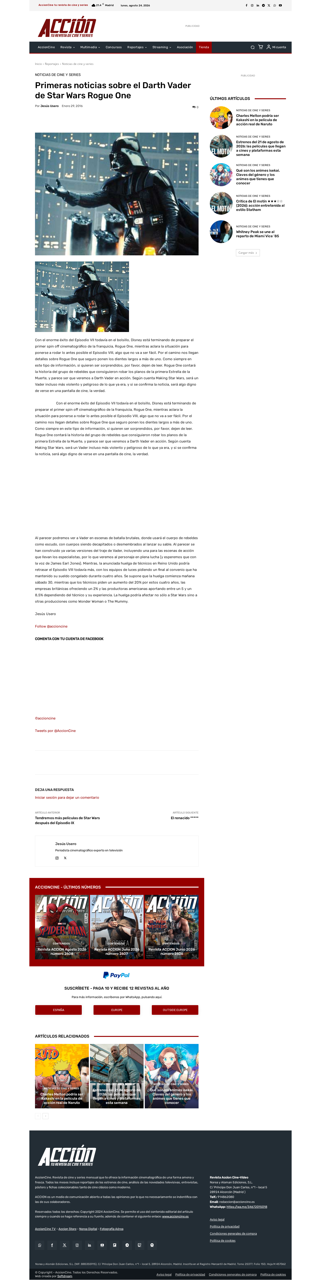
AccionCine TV (45, 1229)
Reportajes (52, 64)
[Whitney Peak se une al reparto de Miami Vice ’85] (221, 231)
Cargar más (246, 253)
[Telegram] (263, 5)
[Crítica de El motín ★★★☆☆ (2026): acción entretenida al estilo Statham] (221, 203)
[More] (158, 121)
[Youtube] (280, 5)
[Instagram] (252, 5)
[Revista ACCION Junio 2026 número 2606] (172, 927)
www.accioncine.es (175, 1216)
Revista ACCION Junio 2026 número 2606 (172, 951)
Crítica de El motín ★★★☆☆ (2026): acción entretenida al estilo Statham (260, 205)
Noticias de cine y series (78, 64)
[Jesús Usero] (45, 851)
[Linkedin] (258, 5)
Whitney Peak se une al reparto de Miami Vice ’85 (257, 234)
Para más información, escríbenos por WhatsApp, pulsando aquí (116, 997)
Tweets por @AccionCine (55, 731)
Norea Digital (88, 1229)
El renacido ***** (185, 818)
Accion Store (67, 1229)
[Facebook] (246, 5)
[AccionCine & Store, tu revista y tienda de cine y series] (67, 26)
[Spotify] (152, 1245)
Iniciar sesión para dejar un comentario (67, 797)
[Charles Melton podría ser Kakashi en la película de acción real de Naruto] (62, 1076)
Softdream (64, 1276)
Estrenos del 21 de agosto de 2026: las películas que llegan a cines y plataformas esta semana (117, 1096)
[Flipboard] (114, 1245)
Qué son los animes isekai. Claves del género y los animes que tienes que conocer (172, 1096)
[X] (269, 5)
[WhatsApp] (275, 5)
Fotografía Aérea (111, 1229)
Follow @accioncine (51, 626)
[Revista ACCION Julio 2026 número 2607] (117, 927)
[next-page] (45, 1116)
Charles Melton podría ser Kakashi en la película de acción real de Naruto (61, 1098)
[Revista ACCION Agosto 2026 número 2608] (62, 927)
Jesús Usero (49, 105)
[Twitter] (64, 1245)
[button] (252, 47)
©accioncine (45, 718)
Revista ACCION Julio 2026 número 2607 (116, 951)
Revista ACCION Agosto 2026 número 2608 (62, 951)
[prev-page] (38, 1116)
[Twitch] (139, 1245)
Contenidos (61, 943)
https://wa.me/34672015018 (247, 1207)
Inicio (38, 64)
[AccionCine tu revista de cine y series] (160, 1155)
